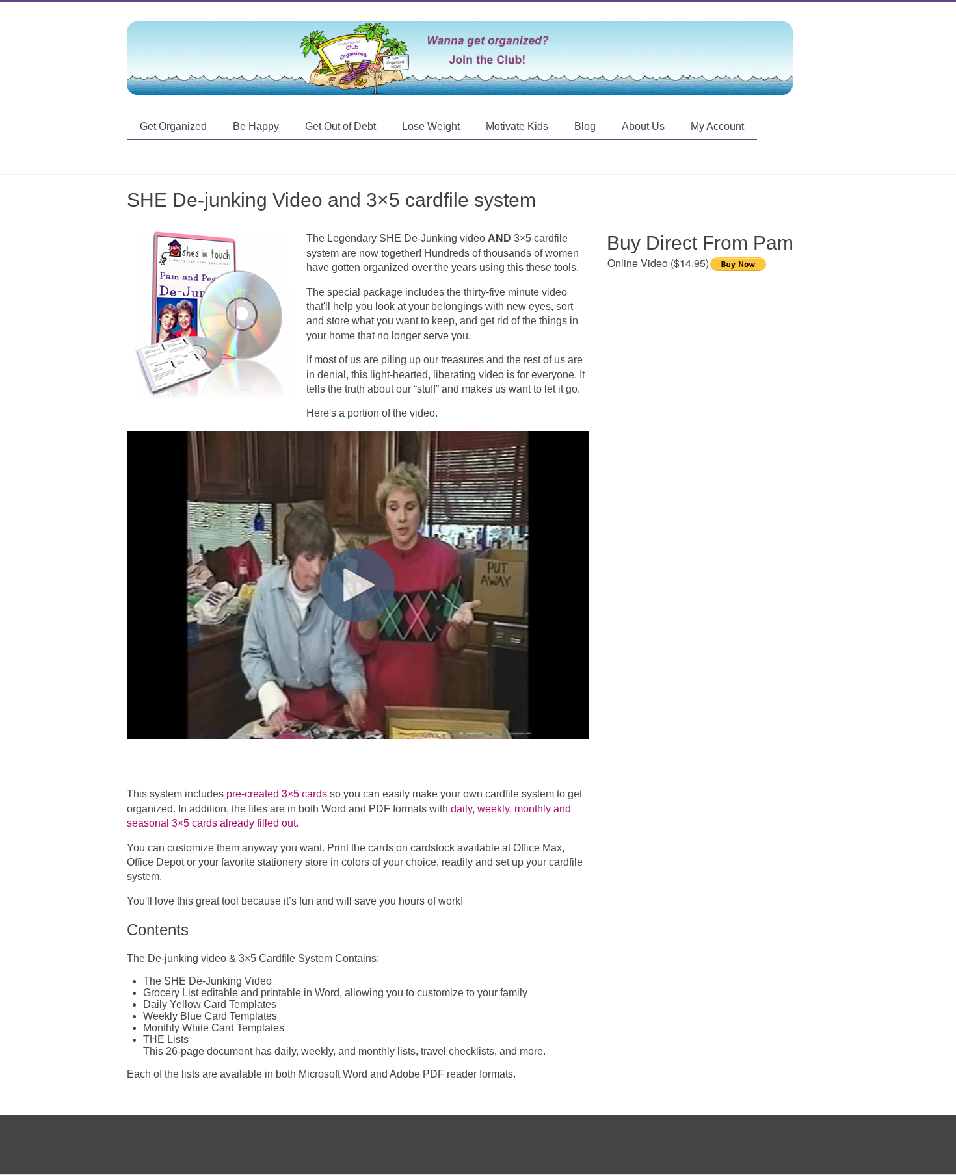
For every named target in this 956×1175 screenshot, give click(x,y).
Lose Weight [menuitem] (431, 126)
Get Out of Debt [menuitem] (340, 126)
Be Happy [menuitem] (256, 126)
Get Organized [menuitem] (173, 126)
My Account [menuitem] (717, 126)
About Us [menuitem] (643, 126)
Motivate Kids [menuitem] (517, 126)
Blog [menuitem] (585, 126)
